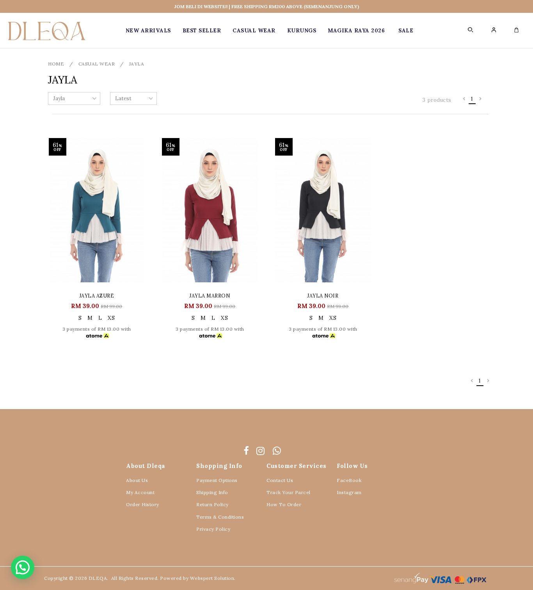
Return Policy (212, 504)
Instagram (349, 492)
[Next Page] (480, 99)
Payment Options (217, 480)
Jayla (136, 64)
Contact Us (279, 480)
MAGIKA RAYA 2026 (356, 30)
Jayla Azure (97, 295)
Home (56, 64)
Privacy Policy (213, 529)
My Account (140, 492)
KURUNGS (301, 30)
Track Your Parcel (288, 492)
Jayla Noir (322, 295)
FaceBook (349, 480)
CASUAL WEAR (254, 30)
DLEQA (98, 578)
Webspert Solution (212, 578)
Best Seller (202, 30)
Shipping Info (212, 492)
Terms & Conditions (220, 517)
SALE (405, 30)
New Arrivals (148, 30)
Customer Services (296, 466)
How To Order (283, 504)
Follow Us (352, 466)
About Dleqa (145, 466)
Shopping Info (219, 466)
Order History (142, 504)
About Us (137, 480)
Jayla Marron (210, 295)
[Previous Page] (464, 99)
